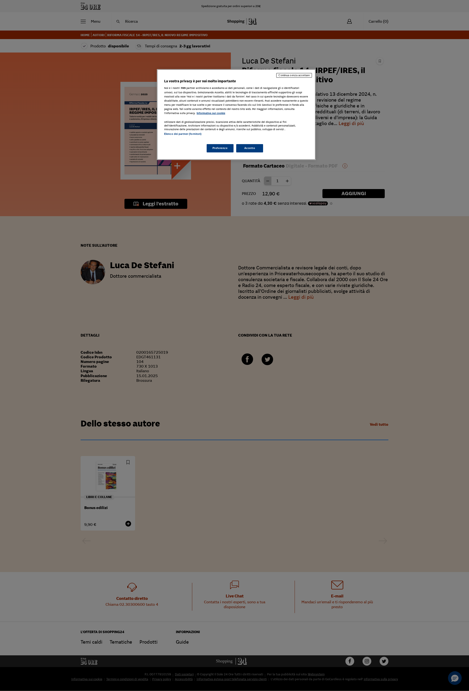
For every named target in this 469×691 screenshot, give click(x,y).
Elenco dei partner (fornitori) (183, 133)
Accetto (249, 148)
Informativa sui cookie (211, 113)
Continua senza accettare (294, 75)
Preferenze (220, 148)
